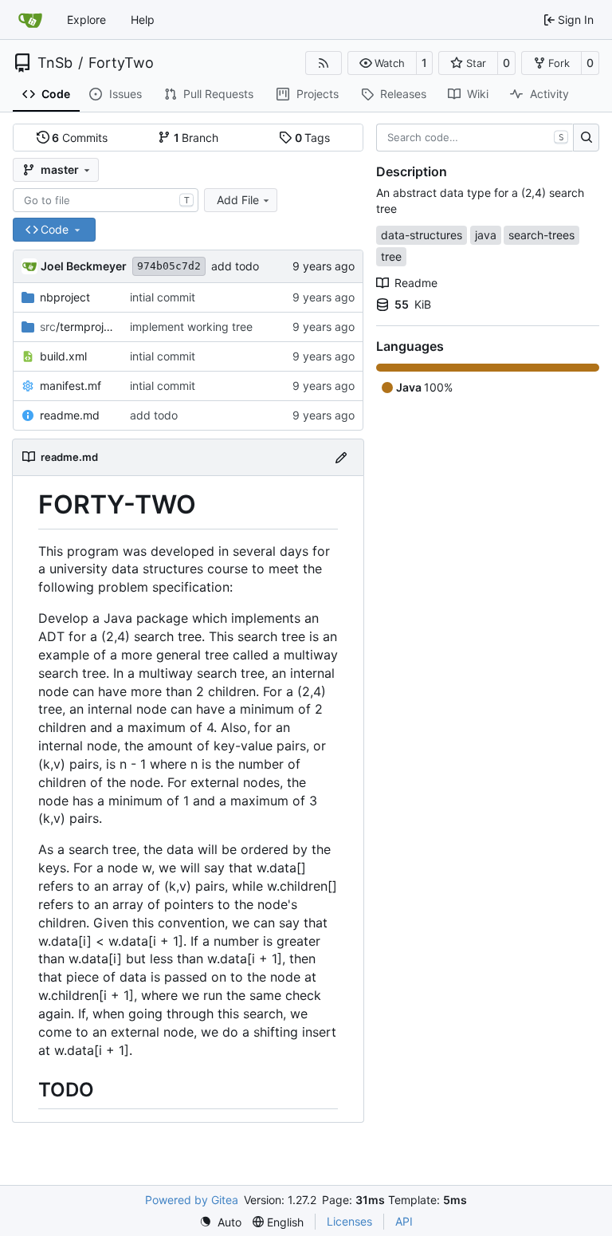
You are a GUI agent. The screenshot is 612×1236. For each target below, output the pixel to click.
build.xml (63, 356)
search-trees (541, 235)
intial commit (162, 297)
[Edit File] (341, 457)
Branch (196, 137)
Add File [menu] (238, 200)
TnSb (55, 63)
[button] (382, 63)
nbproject (65, 297)
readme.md (70, 415)
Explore (86, 19)
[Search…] (586, 138)
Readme (415, 282)
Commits (80, 137)
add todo (235, 266)
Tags (313, 137)
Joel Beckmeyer (84, 266)
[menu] (220, 1222)
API (404, 1221)
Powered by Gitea (191, 1199)
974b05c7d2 (169, 266)
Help (143, 19)
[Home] (30, 20)
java (485, 235)
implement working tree (191, 326)
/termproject (77, 326)
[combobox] (105, 200)
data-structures (421, 235)
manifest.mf (70, 385)
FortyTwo (121, 63)
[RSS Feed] (323, 63)
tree (391, 256)
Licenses (349, 1221)
